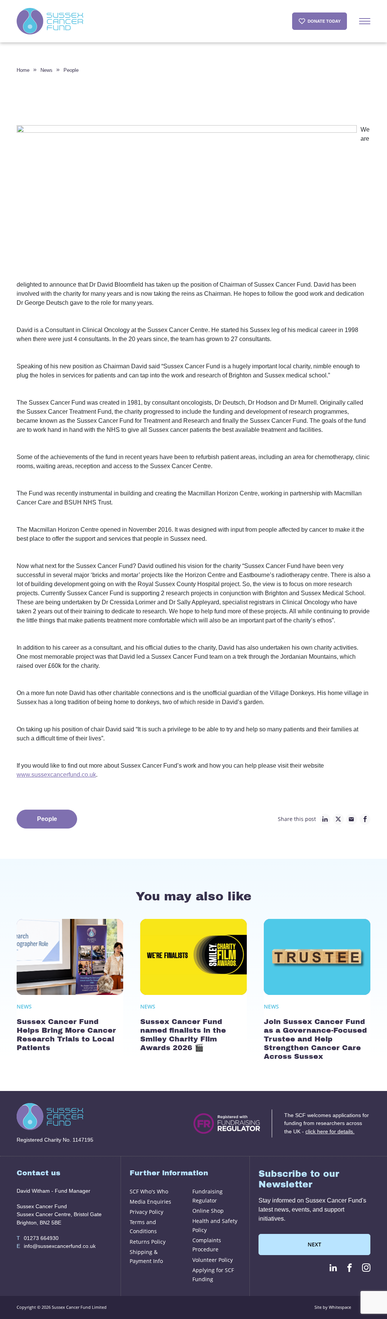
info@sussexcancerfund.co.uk (56, 1246)
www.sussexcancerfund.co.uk (56, 774)
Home (23, 70)
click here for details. (329, 1131)
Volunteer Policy (212, 1259)
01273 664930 (38, 1238)
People (71, 70)
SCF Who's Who (149, 1191)
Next (314, 1244)
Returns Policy (148, 1241)
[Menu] (364, 21)
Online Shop (208, 1210)
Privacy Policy (146, 1211)
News (46, 70)
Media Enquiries (150, 1201)
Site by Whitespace (332, 1307)
